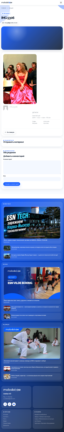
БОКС (6, 264)
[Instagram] (9, 404)
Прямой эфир (7, 423)
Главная (3, 8)
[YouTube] (14, 404)
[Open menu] (61, 2)
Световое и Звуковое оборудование (44, 423)
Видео (5, 421)
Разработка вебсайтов (41, 414)
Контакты (5, 416)
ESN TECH (7, 204)
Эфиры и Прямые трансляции (42, 416)
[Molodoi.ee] (12, 390)
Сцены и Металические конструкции (44, 419)
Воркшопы (6, 425)
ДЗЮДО (6, 324)
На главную (10, 132)
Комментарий (7, 159)
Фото (4, 419)
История (5, 414)
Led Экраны (38, 421)
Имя (4, 176)
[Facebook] (5, 404)
